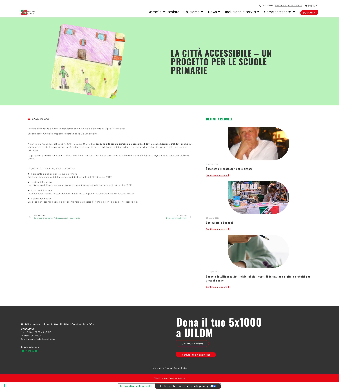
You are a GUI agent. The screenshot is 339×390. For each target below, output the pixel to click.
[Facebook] (306, 5)
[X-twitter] (314, 5)
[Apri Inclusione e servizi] (258, 11)
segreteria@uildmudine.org (41, 339)
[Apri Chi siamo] (202, 11)
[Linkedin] (311, 5)
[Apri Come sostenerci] (294, 11)
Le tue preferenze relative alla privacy (184, 386)
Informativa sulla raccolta (136, 386)
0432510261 (37, 335)
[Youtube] (316, 5)
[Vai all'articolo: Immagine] (258, 251)
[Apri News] (219, 11)
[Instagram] (308, 5)
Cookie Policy (180, 368)
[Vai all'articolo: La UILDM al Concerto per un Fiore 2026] (258, 197)
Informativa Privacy (162, 368)
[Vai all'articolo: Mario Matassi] (258, 143)
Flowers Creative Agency (172, 378)
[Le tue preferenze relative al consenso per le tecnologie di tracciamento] (4, 385)
